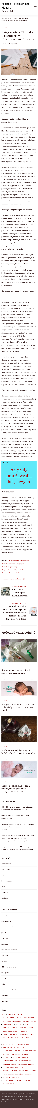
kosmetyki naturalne (9, 909)
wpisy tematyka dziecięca (13, 1074)
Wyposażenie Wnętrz (9, 990)
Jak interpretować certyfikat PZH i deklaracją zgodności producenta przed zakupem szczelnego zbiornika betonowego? (17, 838)
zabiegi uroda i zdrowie (12, 1080)
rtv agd (4, 961)
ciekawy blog (8, 1024)
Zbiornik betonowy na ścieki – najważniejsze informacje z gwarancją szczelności (17, 808)
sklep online (8, 1061)
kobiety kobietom (27, 1028)
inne (3, 904)
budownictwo (6, 881)
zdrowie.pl (5, 1001)
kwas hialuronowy (10, 1034)
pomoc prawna (23, 1044)
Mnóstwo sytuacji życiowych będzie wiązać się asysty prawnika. (18, 751)
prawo (17, 1051)
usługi (4, 28)
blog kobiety (29, 1018)
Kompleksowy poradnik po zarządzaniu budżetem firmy (15, 817)
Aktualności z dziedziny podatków (18, 560)
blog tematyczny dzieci (12, 1021)
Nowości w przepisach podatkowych (13, 576)
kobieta (15, 1028)
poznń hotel (8, 1051)
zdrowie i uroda (9, 1084)
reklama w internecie (20, 1054)
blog (3, 1014)
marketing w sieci (27, 1034)
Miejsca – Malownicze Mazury (15, 5)
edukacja (4, 898)
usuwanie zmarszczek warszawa (15, 1070)
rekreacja (5, 955)
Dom (3, 887)
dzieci (27, 1024)
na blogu (25, 1037)
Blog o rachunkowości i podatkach (12, 570)
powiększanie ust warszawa (14, 1047)
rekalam (6, 1054)
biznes (4, 875)
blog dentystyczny (15, 1014)
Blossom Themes (17, 1099)
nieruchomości (7, 927)
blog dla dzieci (8, 1018)
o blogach (7, 1041)
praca (3, 932)
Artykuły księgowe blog (9, 567)
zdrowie (4, 995)
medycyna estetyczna (11, 1037)
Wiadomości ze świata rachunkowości (13, 579)
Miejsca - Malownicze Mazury (26, 1093)
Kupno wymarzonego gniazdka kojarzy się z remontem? (16, 671)
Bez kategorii (6, 869)
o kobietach (17, 1041)
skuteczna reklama (10, 1067)
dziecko (4, 892)
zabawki (28, 1074)
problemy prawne (29, 1051)
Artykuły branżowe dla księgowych (19, 475)
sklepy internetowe (8, 967)
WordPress (5, 1102)
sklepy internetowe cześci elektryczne (18, 1064)
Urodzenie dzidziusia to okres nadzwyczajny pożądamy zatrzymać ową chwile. (15, 788)
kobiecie (6, 1028)
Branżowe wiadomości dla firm (11, 573)
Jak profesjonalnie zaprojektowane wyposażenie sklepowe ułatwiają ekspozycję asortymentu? (19, 848)
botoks (26, 1021)
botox (33, 1021)
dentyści (19, 1024)
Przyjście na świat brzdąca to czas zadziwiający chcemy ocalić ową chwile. (17, 707)
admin (3, 44)
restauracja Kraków (21, 1057)
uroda (3, 978)
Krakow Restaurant (10, 1031)
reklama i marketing (9, 950)
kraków (24, 1031)
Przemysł (4, 938)
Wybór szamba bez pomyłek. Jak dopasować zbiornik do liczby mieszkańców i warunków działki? (17, 826)
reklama (4, 944)
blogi (19, 1018)
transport (4, 973)
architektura (6, 864)
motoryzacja (6, 921)
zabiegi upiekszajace (11, 1077)
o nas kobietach (9, 1044)
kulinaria (4, 915)
